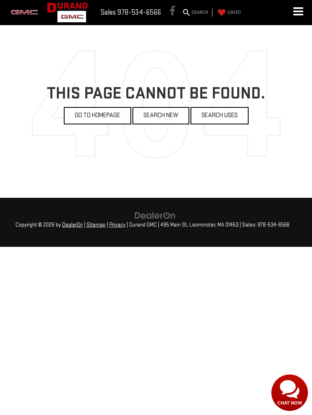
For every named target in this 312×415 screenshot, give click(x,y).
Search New (160, 115)
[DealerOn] (155, 215)
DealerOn (72, 225)
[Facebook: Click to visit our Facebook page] (172, 13)
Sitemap (96, 225)
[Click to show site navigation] (298, 12)
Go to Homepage (97, 115)
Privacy (117, 225)
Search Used (220, 115)
